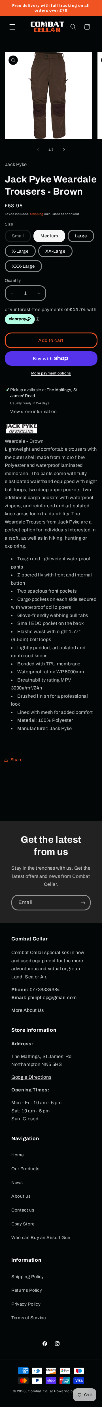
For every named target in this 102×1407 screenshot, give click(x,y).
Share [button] (16, 759)
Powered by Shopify (71, 1391)
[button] (12, 27)
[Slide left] (38, 149)
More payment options (51, 373)
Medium (49, 235)
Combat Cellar (40, 1391)
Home (17, 1154)
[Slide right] (64, 149)
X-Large (20, 251)
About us (21, 1196)
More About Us (27, 1010)
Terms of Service (28, 1317)
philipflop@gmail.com (52, 997)
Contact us (23, 1210)
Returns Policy (26, 1290)
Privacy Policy (26, 1304)
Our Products (25, 1168)
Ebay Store (23, 1223)
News (17, 1182)
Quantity (13, 280)
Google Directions (31, 1077)
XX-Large (55, 251)
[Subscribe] (83, 903)
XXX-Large (23, 266)
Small (21, 237)
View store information (33, 411)
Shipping (36, 214)
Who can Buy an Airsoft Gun (41, 1237)
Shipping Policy (27, 1276)
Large (81, 235)
